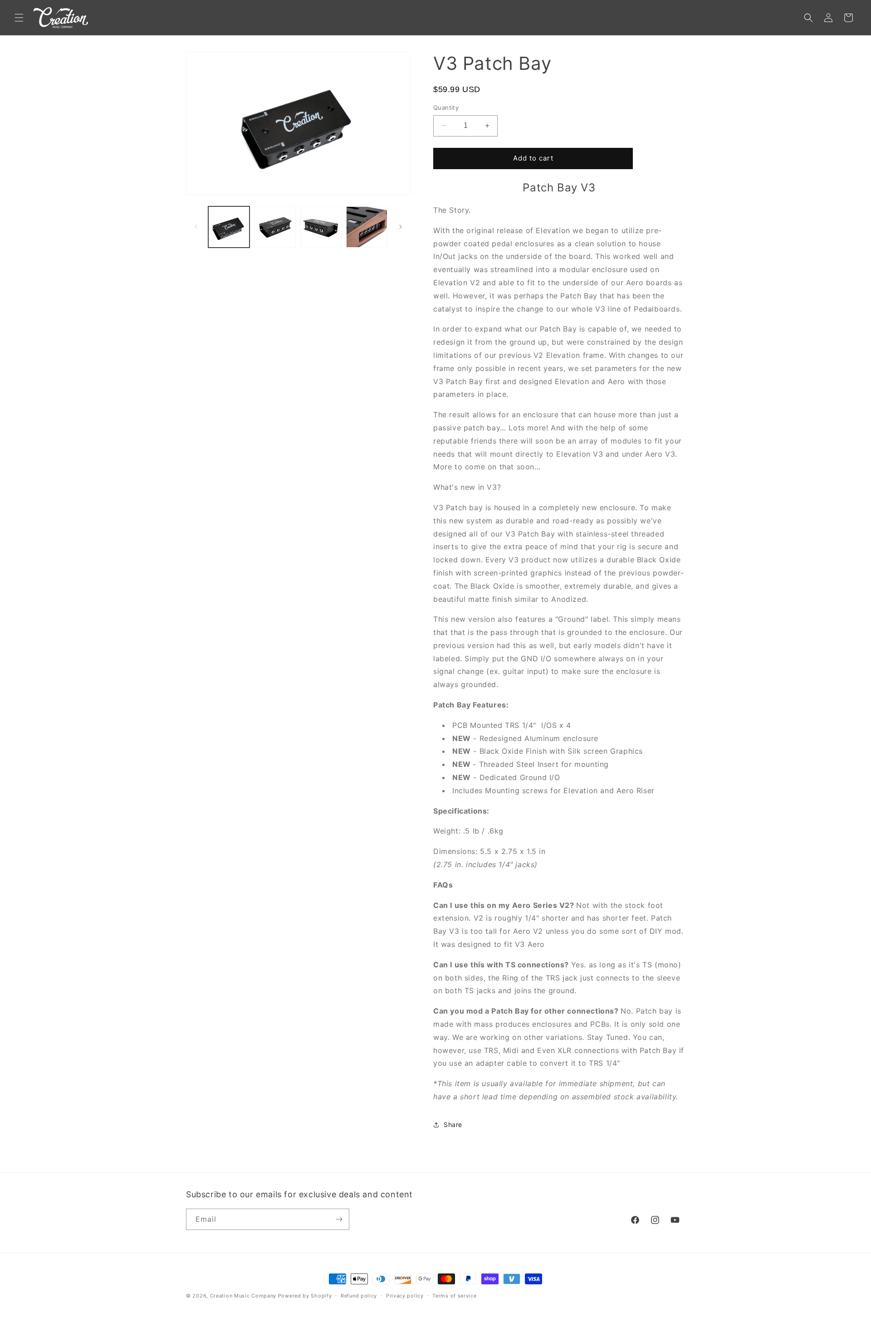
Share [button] (453, 1124)
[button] (19, 18)
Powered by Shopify (305, 1296)
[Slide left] (196, 227)
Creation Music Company (243, 1296)
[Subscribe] (339, 1219)
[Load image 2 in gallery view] (274, 227)
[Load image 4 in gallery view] (366, 227)
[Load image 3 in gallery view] (321, 227)
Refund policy (359, 1296)
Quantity (446, 107)
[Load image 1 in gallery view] (229, 227)
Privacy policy (405, 1296)
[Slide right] (401, 227)
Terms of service (454, 1296)
